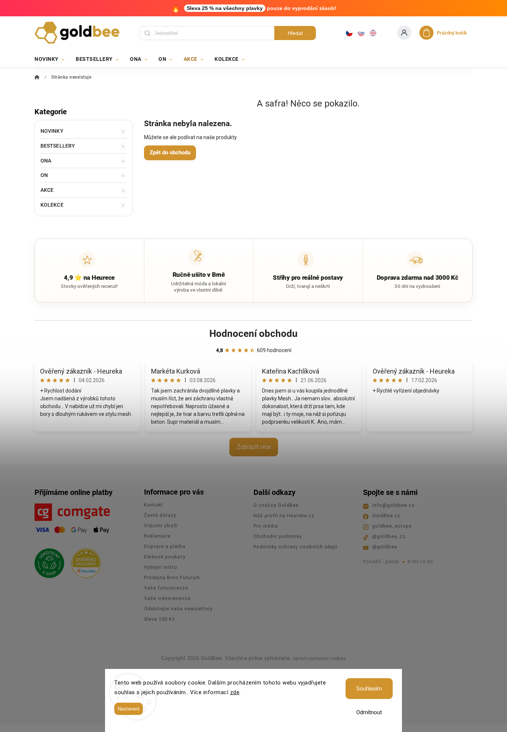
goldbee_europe (392, 526)
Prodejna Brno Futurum (172, 577)
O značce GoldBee (276, 505)
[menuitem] (52, 59)
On (44, 175)
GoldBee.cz (386, 515)
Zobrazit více (254, 446)
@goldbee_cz (389, 536)
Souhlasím (369, 688)
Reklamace (157, 536)
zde (235, 692)
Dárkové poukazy (165, 556)
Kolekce (51, 205)
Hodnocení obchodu (253, 333)
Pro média (266, 526)
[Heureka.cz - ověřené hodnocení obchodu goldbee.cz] (83, 561)
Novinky (51, 131)
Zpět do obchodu (170, 152)
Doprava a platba (165, 546)
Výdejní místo (160, 567)
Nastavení (129, 709)
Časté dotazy (160, 515)
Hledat (295, 33)
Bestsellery (57, 146)
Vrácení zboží (161, 525)
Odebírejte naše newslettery (178, 608)
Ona (45, 161)
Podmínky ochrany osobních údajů (296, 546)
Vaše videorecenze (167, 598)
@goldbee (384, 546)
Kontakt (153, 505)
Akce (46, 190)
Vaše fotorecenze (166, 588)
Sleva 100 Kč (159, 619)
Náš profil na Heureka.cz (284, 515)
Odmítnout (369, 712)
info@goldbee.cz (393, 505)
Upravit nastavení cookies (319, 658)
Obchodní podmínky (278, 536)
